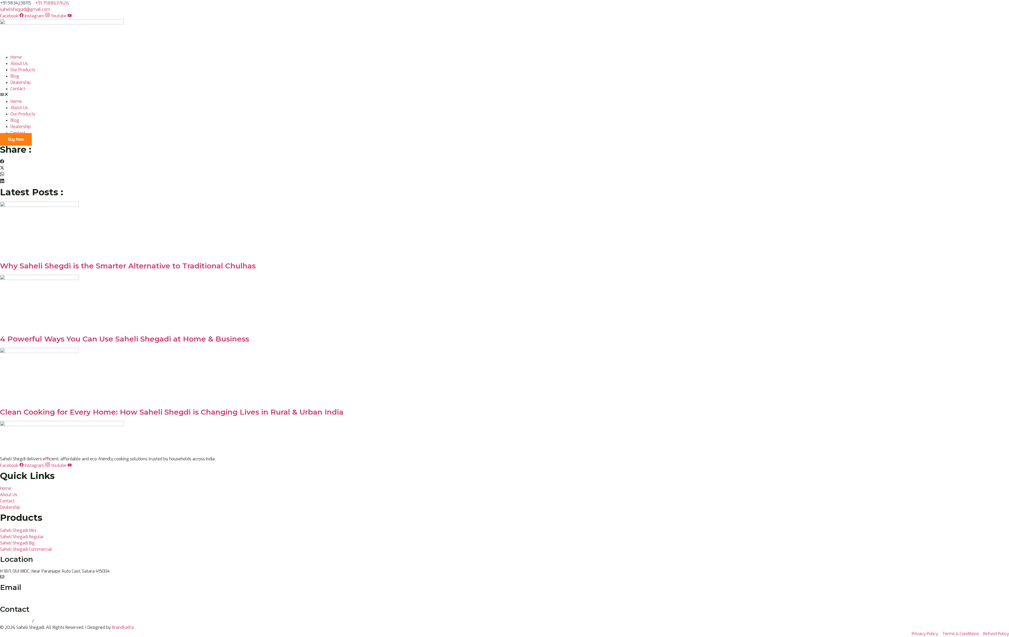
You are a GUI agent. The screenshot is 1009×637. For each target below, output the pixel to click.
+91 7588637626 (51, 621)
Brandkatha (123, 627)
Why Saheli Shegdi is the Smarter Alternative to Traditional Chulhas (128, 265)
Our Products (23, 70)
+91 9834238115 (16, 621)
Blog (15, 76)
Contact (18, 88)
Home (16, 57)
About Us (19, 63)
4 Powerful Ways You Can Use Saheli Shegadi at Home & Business (124, 338)
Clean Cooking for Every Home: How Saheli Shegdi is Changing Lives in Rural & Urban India (171, 411)
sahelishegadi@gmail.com (25, 599)
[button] (504, 95)
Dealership (21, 82)
